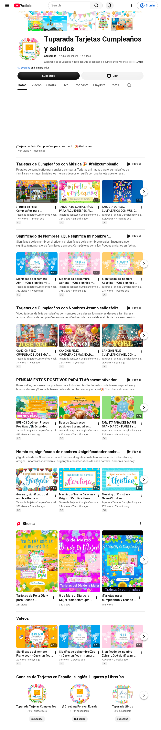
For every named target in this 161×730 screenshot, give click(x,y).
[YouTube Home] (23, 5)
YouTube (25, 67)
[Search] (96, 5)
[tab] (22, 85)
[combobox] (70, 5)
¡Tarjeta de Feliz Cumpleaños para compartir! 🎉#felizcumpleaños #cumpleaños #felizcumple (55, 146)
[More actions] (55, 208)
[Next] (144, 192)
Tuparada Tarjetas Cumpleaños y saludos (38, 215)
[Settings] (131, 5)
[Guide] (7, 5)
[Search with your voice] (110, 5)
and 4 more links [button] (40, 67)
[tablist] (80, 85)
